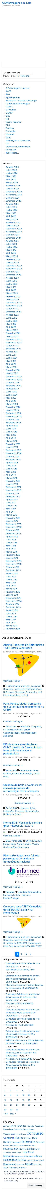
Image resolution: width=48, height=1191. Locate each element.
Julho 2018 (11, 465)
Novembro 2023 (14, 268)
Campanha (36, 726)
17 (17, 1100)
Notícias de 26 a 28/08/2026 (20, 969)
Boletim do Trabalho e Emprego (21, 100)
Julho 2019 (11, 428)
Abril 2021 (11, 364)
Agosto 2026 (12, 167)
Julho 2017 (11, 502)
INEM (5, 776)
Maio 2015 (11, 582)
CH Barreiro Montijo (13, 729)
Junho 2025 (12, 210)
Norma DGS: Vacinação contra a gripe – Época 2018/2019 (22, 824)
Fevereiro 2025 (13, 222)
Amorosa (24, 808)
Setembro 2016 (13, 533)
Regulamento (10, 1164)
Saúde (29, 1164)
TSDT (39, 946)
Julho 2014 (11, 613)
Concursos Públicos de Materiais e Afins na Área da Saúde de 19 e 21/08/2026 (22, 1052)
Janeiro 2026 (12, 188)
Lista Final (8, 946)
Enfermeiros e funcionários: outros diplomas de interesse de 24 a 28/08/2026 (22, 978)
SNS (35, 1164)
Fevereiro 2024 (13, 259)
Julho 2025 (11, 207)
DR (7, 119)
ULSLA (25, 695)
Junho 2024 (12, 247)
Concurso (8, 689)
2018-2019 (31, 841)
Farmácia (7, 895)
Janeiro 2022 (12, 336)
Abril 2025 (11, 216)
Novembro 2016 (14, 527)
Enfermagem (16, 1142)
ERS (8, 125)
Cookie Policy (13, 1181)
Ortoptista (19, 946)
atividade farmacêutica (29, 892)
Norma (20, 844)
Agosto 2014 (12, 610)
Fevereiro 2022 (13, 333)
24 (17, 1105)
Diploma (7, 1142)
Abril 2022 (11, 327)
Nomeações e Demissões (18, 140)
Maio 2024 (11, 250)
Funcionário (14, 1145)
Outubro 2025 (13, 197)
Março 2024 (12, 256)
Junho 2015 (11, 579)
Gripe (13, 844)
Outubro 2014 (12, 604)
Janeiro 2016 (12, 558)
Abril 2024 (11, 253)
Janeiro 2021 (12, 373)
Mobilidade (28, 1156)
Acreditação (26, 770)
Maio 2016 (11, 545)
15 (5, 1100)
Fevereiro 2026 (13, 185)
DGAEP (9, 112)
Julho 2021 (11, 354)
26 (29, 1105)
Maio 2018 (11, 471)
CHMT (36, 773)
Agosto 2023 (12, 278)
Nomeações (10, 1159)
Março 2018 (11, 478)
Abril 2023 (11, 290)
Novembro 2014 (14, 601)
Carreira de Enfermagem (18, 103)
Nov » (13, 1113)
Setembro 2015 (13, 570)
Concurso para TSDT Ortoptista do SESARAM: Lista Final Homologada (22, 909)
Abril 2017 (11, 511)
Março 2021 (11, 367)
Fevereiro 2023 (13, 296)
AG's (8, 94)
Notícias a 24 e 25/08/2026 (19, 1003)
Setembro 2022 (13, 311)
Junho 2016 (11, 542)
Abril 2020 (11, 401)
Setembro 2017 (13, 496)
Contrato (27, 1138)
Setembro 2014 (13, 607)
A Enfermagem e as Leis (16, 2)
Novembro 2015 (14, 564)
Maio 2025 (11, 213)
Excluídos (40, 1142)
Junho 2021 (11, 358)
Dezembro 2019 (13, 413)
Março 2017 (11, 515)
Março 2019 (11, 441)
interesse (22, 1149)
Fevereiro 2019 (13, 444)
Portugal (35, 1160)
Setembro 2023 (13, 274)
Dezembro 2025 (14, 191)
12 (29, 1095)
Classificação (9, 1134)
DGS (8, 116)
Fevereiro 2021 (13, 370)
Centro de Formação (22, 773)
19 (29, 1100)
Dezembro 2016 (13, 524)
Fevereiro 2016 (13, 555)
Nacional (26, 895)
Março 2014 (11, 625)
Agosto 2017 (12, 499)
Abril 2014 (11, 622)
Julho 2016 (11, 539)
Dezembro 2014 (13, 598)
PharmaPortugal (11, 898)
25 (23, 1105)
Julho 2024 (11, 244)
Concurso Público (13, 1137)
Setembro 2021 (13, 348)
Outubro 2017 (12, 493)
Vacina (28, 844)
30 (11, 1110)
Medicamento (19, 1157)
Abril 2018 (11, 475)
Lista (30, 1148)
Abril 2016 (11, 548)
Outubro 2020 (13, 382)
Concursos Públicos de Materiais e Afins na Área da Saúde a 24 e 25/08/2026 (22, 1012)
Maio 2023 (11, 287)
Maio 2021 (11, 361)
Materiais (8, 1156)
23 (11, 1105)
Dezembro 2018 (13, 450)
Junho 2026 (12, 173)
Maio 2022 (11, 324)
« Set (5, 1113)
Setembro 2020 (13, 385)
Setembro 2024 (13, 238)
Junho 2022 (12, 321)
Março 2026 (12, 182)
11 (23, 1095)
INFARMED (8, 1149)
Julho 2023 (11, 281)
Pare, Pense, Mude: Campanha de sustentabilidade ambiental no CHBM (23, 706)
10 (17, 1095)
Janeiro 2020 (12, 410)
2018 (8, 1126)
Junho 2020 (12, 394)
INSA (8, 137)
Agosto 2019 (12, 425)
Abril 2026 (11, 179)
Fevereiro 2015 (13, 591)
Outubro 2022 (13, 308)
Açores (31, 1129)
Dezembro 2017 (13, 487)
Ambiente (25, 726)
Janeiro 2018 (12, 484)
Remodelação (32, 811)
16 (11, 1100)
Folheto (16, 895)
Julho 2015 (11, 576)
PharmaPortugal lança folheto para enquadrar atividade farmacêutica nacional (21, 858)
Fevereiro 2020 (13, 407)
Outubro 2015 (12, 567)
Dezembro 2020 (14, 376)
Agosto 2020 (12, 388)
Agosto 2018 (12, 462)
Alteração (30, 1126)
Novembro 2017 (13, 490)
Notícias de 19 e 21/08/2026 (20, 1025)
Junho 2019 (11, 431)
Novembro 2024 (14, 231)
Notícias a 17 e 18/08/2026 (19, 1058)
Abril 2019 (11, 438)
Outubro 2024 (13, 234)
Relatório (22, 1164)
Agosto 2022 (12, 314)
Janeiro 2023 (12, 299)
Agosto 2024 (12, 241)
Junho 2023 (12, 284)
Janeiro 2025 (12, 225)
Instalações (8, 811)
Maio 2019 (11, 435)
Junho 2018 (11, 468)
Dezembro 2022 (14, 302)
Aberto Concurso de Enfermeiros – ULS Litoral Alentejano (23, 646)
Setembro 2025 (13, 201)
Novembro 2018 (14, 453)
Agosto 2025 (12, 204)
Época (6, 844)
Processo (19, 811)
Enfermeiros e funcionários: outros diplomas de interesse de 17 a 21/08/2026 (22, 1034)
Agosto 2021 (12, 351)
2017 (5, 1126)
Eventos (10, 128)
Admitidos (21, 1126)
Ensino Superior (13, 122)
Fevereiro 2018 (13, 481)
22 (5, 1105)
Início (32, 808)
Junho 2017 (11, 505)
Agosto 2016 (12, 536)
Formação (10, 131)
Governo (22, 1145)
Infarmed (10, 134)
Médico (38, 1156)
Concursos (11, 109)
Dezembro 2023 (14, 265)
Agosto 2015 (12, 573)
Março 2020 (12, 404)
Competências (20, 1134)
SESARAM (30, 946)
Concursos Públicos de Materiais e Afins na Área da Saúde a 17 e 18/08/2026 (22, 1065)
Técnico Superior (17, 1167)
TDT (40, 1164)
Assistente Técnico (21, 1129)
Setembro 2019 (13, 422)
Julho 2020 (11, 391)
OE (7, 143)
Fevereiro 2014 (13, 628)
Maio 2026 (11, 176)
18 (23, 1100)
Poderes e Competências (18, 146)
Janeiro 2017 (12, 521)
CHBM (27, 729)
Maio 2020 (11, 398)
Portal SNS (11, 149)
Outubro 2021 (12, 345)
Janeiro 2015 (12, 595)
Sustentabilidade (11, 732)
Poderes (29, 1160)
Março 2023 (12, 293)
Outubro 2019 (12, 419)
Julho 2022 (11, 318)
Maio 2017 (11, 508)
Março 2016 (11, 551)
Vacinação (24, 847)
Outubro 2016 (12, 530)
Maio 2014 (11, 619)
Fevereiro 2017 (13, 518)
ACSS (8, 91)
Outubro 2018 (12, 456)
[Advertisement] (24, 35)
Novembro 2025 (14, 194)
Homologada (34, 943)
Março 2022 (12, 330)
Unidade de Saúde (12, 814)
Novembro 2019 (14, 416)
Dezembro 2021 (13, 339)
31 (17, 1110)
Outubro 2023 (13, 271)
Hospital (28, 1145)
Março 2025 (12, 219)
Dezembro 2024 (14, 228)
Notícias (22, 1160)
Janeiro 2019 (12, 447)
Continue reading (13, 681)
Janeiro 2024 (12, 262)
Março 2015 (11, 588)
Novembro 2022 (14, 305)
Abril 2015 (11, 585)
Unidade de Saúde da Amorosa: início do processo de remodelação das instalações (22, 788)
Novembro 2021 (14, 342)
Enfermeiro (31, 692)
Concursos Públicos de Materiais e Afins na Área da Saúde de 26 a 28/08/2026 (22, 997)
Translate (24, 76)
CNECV (9, 106)
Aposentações (13, 97)
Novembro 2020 (14, 379)
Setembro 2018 (13, 459)
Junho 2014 (11, 616)
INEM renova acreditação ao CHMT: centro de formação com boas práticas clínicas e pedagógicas (22, 749)
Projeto (41, 1160)
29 (5, 1110)
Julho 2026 (11, 170)
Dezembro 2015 (13, 561)
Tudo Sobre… (12, 152)
